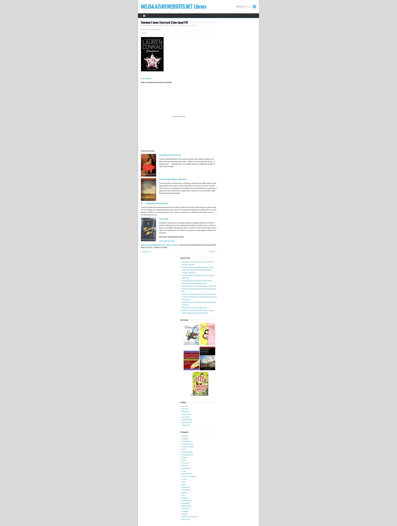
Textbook (185, 514)
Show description (146, 78)
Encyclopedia (186, 468)
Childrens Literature (188, 447)
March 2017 (185, 411)
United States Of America (189, 517)
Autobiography (186, 441)
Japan (184, 484)
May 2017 (185, 406)
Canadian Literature (188, 444)
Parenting (185, 498)
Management (186, 487)
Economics (185, 463)
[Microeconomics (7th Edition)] (191, 344)
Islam (183, 482)
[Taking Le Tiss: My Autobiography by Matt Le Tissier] (200, 395)
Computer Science (187, 455)
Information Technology (189, 476)
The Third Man (163, 219)
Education (185, 465)
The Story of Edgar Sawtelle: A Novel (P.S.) (173, 179)
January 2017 (186, 417)
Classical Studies (187, 452)
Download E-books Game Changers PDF (194, 307)
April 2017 (185, 409)
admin (144, 29)
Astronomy (185, 438)
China (183, 449)
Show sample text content (167, 241)
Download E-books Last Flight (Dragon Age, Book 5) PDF (199, 286)
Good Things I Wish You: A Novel (170, 155)
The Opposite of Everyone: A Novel (157, 203)
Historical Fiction (187, 473)
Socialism (185, 511)
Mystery (184, 492)
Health (184, 471)
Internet (184, 479)
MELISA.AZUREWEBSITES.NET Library (173, 6)
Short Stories (186, 508)
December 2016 (186, 420)
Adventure (185, 436)
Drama (145, 33)
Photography (186, 503)
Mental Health (186, 490)
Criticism (184, 457)
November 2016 (186, 422)
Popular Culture (186, 506)
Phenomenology (187, 500)
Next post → (213, 251)
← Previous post (146, 251)
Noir (183, 495)
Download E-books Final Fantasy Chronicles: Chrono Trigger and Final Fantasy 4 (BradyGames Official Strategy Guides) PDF (198, 270)
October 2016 (186, 425)
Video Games (186, 519)
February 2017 (186, 414)
